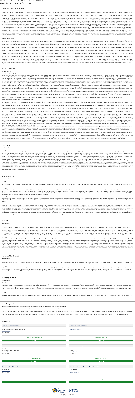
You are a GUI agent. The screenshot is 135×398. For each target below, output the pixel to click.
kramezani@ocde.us (74, 372)
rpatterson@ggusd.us (6, 351)
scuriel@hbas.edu (73, 351)
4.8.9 (71, 395)
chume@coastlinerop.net (75, 329)
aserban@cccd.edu (6, 331)
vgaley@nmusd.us (6, 371)
